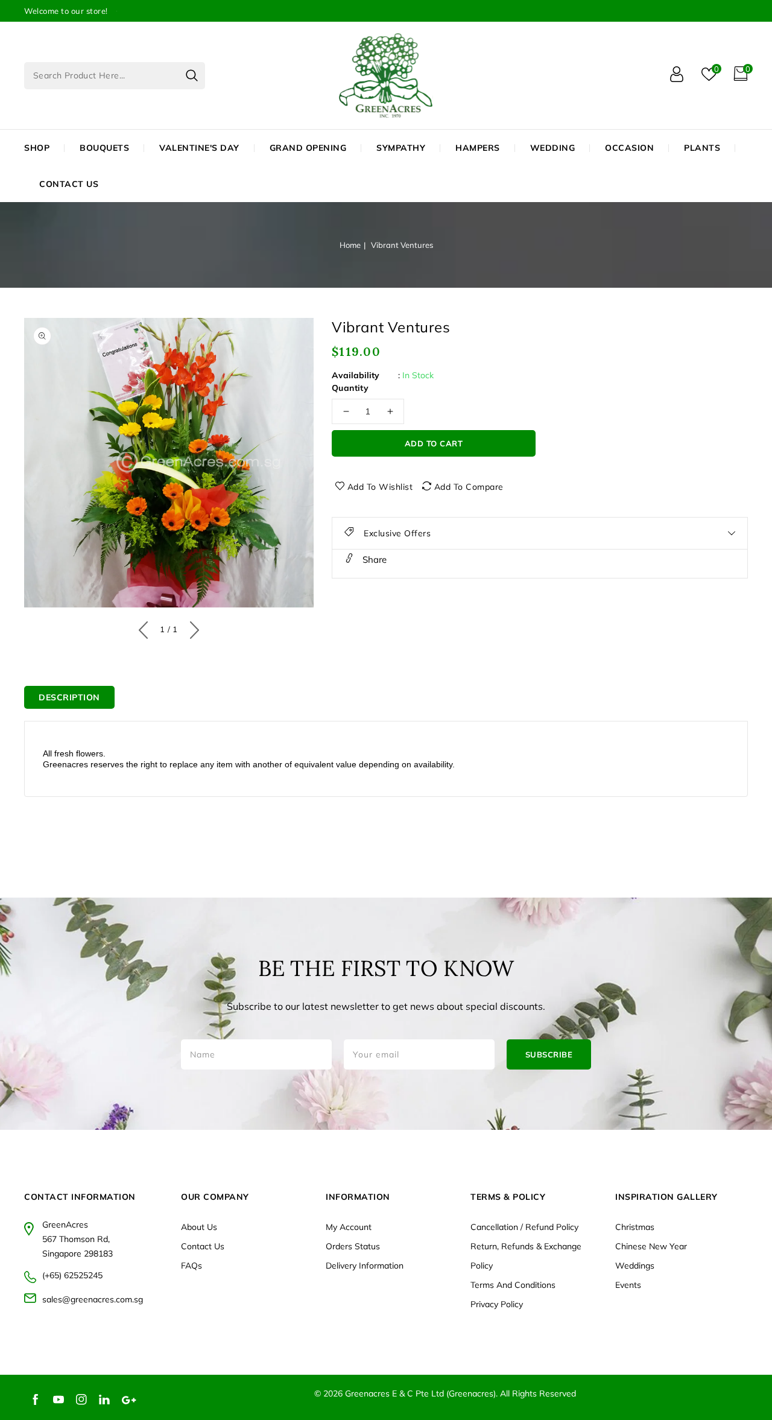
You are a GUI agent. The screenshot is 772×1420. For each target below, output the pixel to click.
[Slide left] (146, 627)
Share (373, 559)
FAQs (191, 1265)
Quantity (350, 387)
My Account (349, 1227)
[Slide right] (191, 627)
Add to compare (469, 486)
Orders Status (353, 1246)
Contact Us (202, 1246)
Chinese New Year (651, 1246)
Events (628, 1284)
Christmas (634, 1227)
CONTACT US (68, 184)
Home (350, 245)
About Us (199, 1227)
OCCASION (629, 147)
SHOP (36, 147)
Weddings (634, 1265)
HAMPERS (477, 147)
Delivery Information (364, 1265)
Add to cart (434, 443)
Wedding (552, 147)
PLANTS (702, 147)
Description (69, 697)
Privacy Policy (496, 1304)
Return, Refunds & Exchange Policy (525, 1256)
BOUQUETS (104, 147)
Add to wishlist (380, 486)
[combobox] (114, 75)
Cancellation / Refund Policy (524, 1227)
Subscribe (549, 1054)
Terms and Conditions (512, 1284)
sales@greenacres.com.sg (92, 1299)
